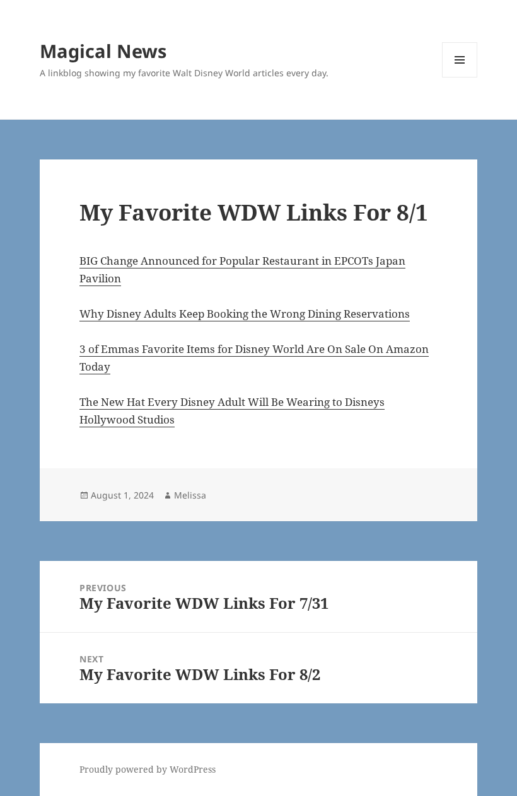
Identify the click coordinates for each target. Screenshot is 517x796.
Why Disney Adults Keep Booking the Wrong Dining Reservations (244, 313)
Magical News (103, 50)
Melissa (190, 495)
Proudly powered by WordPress (147, 769)
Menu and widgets (460, 77)
